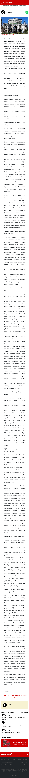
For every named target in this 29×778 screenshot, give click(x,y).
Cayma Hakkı (24, 762)
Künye (26, 765)
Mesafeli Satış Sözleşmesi (7, 762)
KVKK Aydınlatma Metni (7, 765)
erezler (13, 759)
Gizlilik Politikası (5, 759)
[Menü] (27, 3)
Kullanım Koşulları (23, 759)
